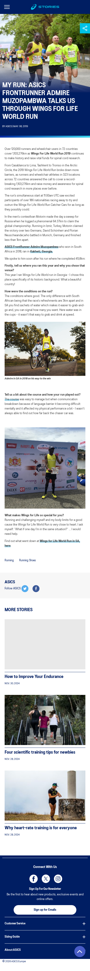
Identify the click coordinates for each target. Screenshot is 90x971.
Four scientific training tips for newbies (40, 752)
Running (9, 560)
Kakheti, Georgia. (41, 251)
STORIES (48, 7)
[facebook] (36, 588)
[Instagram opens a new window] (57, 877)
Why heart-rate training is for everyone (41, 828)
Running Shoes (27, 560)
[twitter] (24, 588)
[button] (85, 28)
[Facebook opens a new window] (32, 877)
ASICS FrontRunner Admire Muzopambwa (31, 246)
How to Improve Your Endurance (34, 677)
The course (12, 399)
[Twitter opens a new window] (45, 877)
